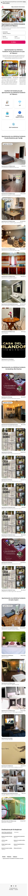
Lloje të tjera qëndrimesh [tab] (7, 832)
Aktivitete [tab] (16, 832)
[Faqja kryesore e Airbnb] (3, 7)
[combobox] (13, 33)
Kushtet (16, 889)
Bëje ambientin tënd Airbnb (18, 7)
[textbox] (7, 38)
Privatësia (11, 889)
